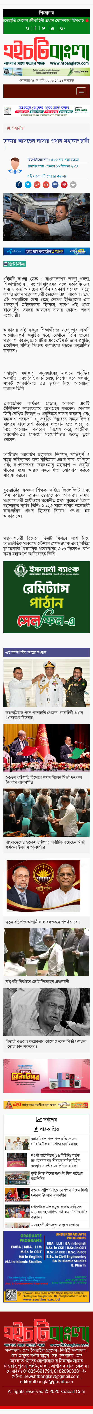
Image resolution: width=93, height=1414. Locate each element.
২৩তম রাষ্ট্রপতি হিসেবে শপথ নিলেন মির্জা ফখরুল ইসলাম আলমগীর (44, 780)
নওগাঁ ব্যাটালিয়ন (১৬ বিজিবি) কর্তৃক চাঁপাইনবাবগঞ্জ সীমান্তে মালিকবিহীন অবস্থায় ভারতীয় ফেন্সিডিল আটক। (56, 1160)
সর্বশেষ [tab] (49, 1119)
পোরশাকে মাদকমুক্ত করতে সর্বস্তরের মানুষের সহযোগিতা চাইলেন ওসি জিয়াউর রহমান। (59, 1212)
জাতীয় (19, 128)
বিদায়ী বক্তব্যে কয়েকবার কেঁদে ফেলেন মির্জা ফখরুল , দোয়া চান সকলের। (46, 1044)
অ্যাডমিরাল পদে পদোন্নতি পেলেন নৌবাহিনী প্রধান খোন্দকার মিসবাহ (44, 715)
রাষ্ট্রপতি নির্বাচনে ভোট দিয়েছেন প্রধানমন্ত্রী (37, 982)
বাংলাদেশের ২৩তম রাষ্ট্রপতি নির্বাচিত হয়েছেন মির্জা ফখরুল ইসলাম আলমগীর (45, 845)
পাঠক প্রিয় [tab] (48, 1129)
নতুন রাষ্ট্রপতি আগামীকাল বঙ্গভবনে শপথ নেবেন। (43, 922)
